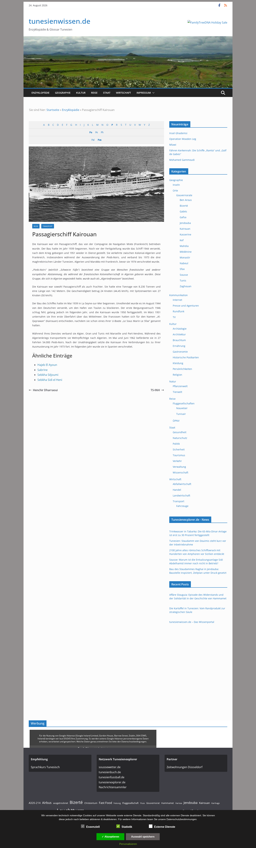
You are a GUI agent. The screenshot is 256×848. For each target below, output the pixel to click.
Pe (96, 132)
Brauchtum (179, 340)
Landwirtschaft (181, 495)
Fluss (142, 803)
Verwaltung (179, 466)
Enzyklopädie (40, 92)
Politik (176, 443)
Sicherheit (179, 449)
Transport (48, 226)
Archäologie (180, 328)
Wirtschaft (123, 92)
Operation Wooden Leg (182, 139)
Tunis (183, 280)
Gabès (183, 211)
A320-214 (35, 803)
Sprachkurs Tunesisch (45, 767)
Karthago (215, 803)
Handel (177, 489)
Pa (90, 132)
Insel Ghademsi (178, 133)
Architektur (179, 334)
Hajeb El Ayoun (47, 365)
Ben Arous (186, 200)
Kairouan (185, 228)
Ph (102, 132)
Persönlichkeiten (182, 369)
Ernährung (179, 346)
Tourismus (179, 455)
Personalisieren (128, 843)
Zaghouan (185, 286)
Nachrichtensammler (113, 787)
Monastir (185, 257)
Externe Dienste (164, 826)
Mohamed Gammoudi (182, 159)
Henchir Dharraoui (45, 390)
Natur (172, 381)
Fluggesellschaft (130, 803)
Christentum (90, 803)
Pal (92, 139)
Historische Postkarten (186, 357)
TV (174, 317)
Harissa (178, 803)
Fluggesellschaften (184, 403)
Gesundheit (179, 432)
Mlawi (172, 144)
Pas (99, 139)
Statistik (127, 826)
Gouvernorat (153, 803)
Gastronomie (180, 351)
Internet (177, 299)
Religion (177, 374)
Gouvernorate (184, 195)
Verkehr (177, 461)
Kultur (81, 92)
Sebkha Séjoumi (47, 375)
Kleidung (178, 363)
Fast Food (105, 803)
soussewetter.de (110, 767)
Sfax (182, 269)
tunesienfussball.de (111, 777)
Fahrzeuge (182, 506)
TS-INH (155, 390)
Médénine (186, 251)
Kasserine (185, 234)
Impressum (144, 92)
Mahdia (184, 246)
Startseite (52, 110)
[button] (153, 92)
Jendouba (185, 223)
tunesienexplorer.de (112, 782)
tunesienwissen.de (59, 21)
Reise (94, 92)
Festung (117, 803)
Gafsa (183, 217)
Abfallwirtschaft (182, 484)
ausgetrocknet (60, 803)
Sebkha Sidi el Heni (49, 380)
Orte (175, 190)
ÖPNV (176, 420)
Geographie (63, 92)
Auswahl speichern (142, 836)
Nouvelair (182, 408)
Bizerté (184, 205)
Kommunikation (178, 295)
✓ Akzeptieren (110, 836)
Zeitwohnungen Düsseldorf (184, 767)
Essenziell (93, 826)
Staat (106, 92)
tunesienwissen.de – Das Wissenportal (191, 622)
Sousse (184, 274)
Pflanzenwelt (180, 386)
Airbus (47, 803)
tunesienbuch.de (110, 772)
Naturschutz (180, 438)
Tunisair (181, 414)
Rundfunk (178, 311)
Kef (182, 240)
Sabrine (42, 370)
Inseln (176, 184)
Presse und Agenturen (186, 305)
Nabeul (184, 263)
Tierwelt (177, 392)
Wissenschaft (180, 472)
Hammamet (167, 803)
